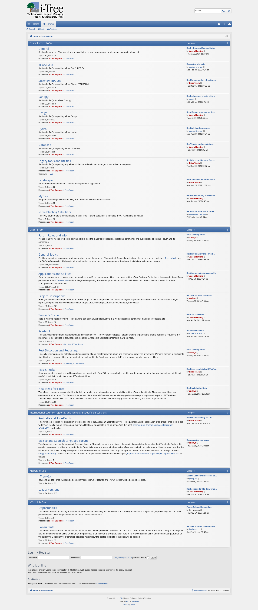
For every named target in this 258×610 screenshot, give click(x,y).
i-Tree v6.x (44, 476)
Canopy (43, 97)
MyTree (43, 196)
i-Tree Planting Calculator (54, 212)
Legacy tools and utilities (54, 161)
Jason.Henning (196, 51)
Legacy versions (48, 490)
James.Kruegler (196, 131)
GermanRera (102, 584)
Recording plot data (196, 64)
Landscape (45, 180)
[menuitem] (219, 24)
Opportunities (47, 508)
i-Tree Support (55, 58)
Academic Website (195, 331)
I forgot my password (123, 557)
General (43, 49)
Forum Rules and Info (52, 235)
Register (53, 29)
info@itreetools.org (47, 453)
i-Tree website (170, 258)
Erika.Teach (194, 83)
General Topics (48, 254)
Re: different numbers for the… (201, 112)
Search (32, 29)
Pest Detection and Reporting (58, 350)
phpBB (120, 598)
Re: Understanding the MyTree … (202, 195)
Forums (50, 24)
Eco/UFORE (45, 65)
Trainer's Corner (49, 315)
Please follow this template (199, 507)
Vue (51, 174)
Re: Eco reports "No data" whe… (202, 489)
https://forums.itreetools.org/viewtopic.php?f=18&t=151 (153, 453)
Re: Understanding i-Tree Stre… (201, 80)
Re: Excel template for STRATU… (202, 369)
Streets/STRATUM (49, 81)
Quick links (29, 25)
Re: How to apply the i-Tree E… (201, 254)
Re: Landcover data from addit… (202, 179)
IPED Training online (196, 235)
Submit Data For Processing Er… (202, 476)
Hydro (42, 129)
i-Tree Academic (196, 333)
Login (42, 29)
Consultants (46, 527)
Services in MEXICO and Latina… (202, 526)
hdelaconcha (194, 529)
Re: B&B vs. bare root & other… (201, 211)
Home (36, 24)
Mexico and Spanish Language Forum (63, 441)
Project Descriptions (51, 296)
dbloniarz (67, 344)
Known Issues (38, 470)
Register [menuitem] (230, 25)
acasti (191, 99)
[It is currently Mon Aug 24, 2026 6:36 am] (227, 36)
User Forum (36, 229)
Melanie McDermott (197, 214)
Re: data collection (195, 314)
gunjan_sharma (195, 67)
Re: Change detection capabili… (201, 273)
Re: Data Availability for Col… (200, 417)
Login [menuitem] (225, 25)
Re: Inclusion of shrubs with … (201, 96)
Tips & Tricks (46, 370)
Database (44, 145)
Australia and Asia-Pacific (54, 418)
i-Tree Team (69, 58)
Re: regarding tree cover (198, 440)
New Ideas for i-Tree (51, 389)
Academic (44, 331)
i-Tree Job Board (39, 502)
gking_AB (193, 479)
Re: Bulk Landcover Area (198, 128)
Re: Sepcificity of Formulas (199, 295)
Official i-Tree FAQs (41, 43)
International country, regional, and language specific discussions (68, 412)
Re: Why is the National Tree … (201, 160)
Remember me (140, 557)
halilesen (135, 601)
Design (43, 113)
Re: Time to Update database (200, 144)
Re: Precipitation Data (197, 388)
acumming (68, 363)
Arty (127, 601)
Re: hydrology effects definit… (201, 48)
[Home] (45, 10)
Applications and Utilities (54, 274)
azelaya (192, 237)
